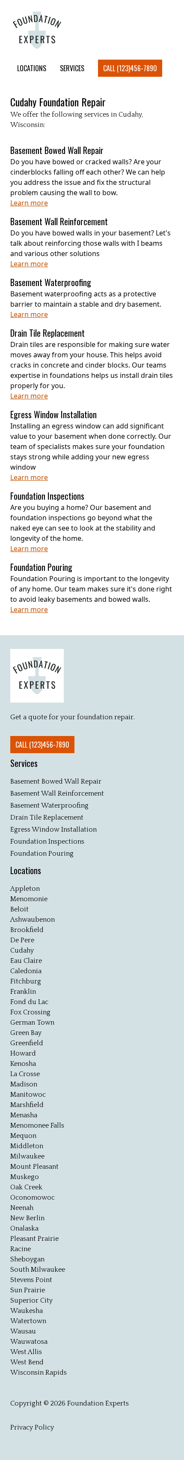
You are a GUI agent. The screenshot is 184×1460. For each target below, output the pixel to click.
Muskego (24, 1177)
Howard (23, 1053)
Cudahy (22, 950)
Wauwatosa (28, 1341)
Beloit (19, 909)
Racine (20, 1249)
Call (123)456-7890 (130, 68)
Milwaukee (27, 1156)
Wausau (23, 1331)
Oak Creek (26, 1187)
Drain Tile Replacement (46, 817)
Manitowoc (28, 1094)
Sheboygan (27, 1259)
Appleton (25, 889)
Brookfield (27, 930)
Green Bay (26, 1033)
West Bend (27, 1362)
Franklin (23, 991)
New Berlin (27, 1218)
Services (24, 763)
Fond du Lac (29, 1002)
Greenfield (26, 1043)
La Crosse (25, 1074)
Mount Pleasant (34, 1166)
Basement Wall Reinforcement (57, 793)
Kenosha (23, 1064)
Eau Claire (26, 961)
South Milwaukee (37, 1269)
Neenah (21, 1208)
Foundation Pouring (42, 853)
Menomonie (28, 899)
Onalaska (24, 1228)
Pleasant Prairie (34, 1239)
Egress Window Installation (53, 829)
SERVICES (72, 68)
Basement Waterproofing (49, 805)
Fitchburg (25, 981)
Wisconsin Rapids (38, 1372)
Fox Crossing (30, 1012)
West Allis (26, 1352)
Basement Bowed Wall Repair (55, 781)
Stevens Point (31, 1280)
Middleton (26, 1146)
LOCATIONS (31, 68)
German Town (32, 1022)
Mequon (23, 1136)
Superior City (31, 1300)
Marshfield (27, 1105)
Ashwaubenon (32, 919)
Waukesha (26, 1311)
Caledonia (26, 971)
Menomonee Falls (37, 1125)
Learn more (29, 203)
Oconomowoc (32, 1197)
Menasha (23, 1115)
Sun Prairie (27, 1290)
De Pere (22, 940)
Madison (23, 1084)
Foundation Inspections (47, 841)
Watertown (28, 1321)
